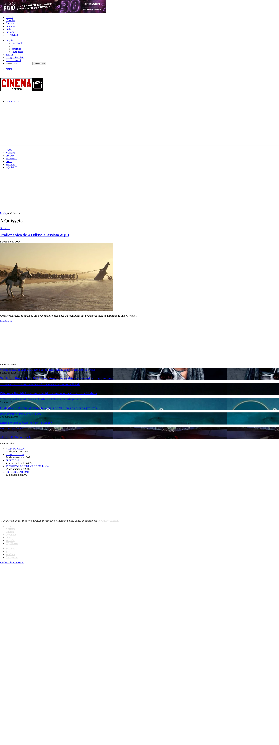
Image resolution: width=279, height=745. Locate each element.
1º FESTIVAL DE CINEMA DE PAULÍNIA (27, 466)
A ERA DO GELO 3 (16, 448)
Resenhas (11, 26)
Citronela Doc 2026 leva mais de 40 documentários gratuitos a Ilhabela (48, 393)
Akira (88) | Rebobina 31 (15, 437)
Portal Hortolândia (108, 520)
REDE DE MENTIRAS (17, 471)
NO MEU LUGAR (15, 454)
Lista (8, 29)
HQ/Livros (12, 34)
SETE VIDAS (12, 460)
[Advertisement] (87, 125)
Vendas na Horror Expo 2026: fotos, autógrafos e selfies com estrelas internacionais (57, 378)
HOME (9, 17)
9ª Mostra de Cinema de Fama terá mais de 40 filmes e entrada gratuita (48, 408)
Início (3, 213)
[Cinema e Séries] (22, 90)
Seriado (10, 32)
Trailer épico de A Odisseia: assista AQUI (34, 235)
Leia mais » (6, 320)
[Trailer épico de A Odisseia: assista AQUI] (56, 310)
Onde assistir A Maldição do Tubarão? (26, 423)
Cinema (10, 23)
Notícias (10, 20)
